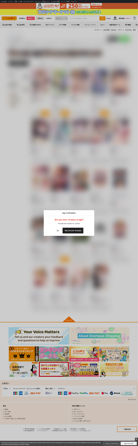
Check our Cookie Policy (112, 443)
